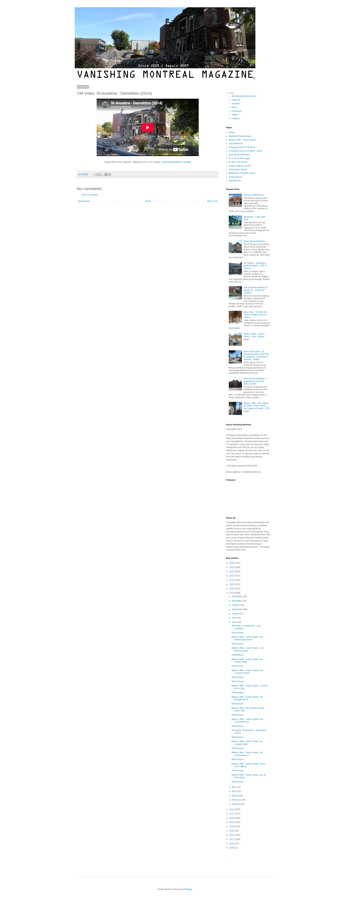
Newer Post (83, 201)
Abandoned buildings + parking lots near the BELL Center (255, 381)
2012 (232, 835)
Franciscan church (238, 169)
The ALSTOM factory (254, 195)
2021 (232, 584)
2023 (232, 575)
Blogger (188, 889)
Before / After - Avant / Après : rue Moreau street (248, 649)
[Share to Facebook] (106, 174)
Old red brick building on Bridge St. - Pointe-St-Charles (256, 290)
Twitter (235, 114)
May (234, 787)
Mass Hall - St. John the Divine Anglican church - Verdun (256, 315)
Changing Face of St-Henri (242, 147)
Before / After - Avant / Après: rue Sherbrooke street (247, 638)
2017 (232, 813)
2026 (232, 563)
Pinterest (236, 100)
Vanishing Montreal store (244, 96)
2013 (232, 831)
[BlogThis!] (99, 174)
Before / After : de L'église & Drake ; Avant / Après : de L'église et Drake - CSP (257, 406)
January (236, 804)
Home (148, 201)
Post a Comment (89, 195)
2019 (232, 593)
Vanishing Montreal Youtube (176, 162)
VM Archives (238, 632)
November (237, 601)
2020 (232, 588)
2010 (232, 843)
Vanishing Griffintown (239, 154)
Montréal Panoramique (240, 136)
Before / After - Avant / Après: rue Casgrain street (247, 671)
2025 (232, 567)
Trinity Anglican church (240, 166)
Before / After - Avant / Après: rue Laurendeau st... (247, 720)
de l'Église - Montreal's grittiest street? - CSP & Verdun (255, 266)
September (237, 609)
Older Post (212, 201)
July (234, 618)
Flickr (234, 107)
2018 (232, 809)
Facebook (236, 111)
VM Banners (235, 180)
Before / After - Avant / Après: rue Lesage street (247, 742)
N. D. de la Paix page (239, 158)
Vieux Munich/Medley (254, 241)
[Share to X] (102, 174)
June (234, 622)
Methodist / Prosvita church (242, 173)
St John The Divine (238, 162)
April (234, 791)
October (236, 605)
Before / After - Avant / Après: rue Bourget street (247, 698)
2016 (232, 818)
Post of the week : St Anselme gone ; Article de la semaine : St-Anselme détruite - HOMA (256, 355)
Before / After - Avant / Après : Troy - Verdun (254, 335)
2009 (232, 847)
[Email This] (96, 174)
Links (231, 93)
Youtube (236, 103)
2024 (232, 571)
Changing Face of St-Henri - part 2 (246, 151)
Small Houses (236, 177)
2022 (232, 580)
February (236, 800)
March (235, 795)
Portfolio (236, 118)
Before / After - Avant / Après (242, 140)
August (235, 613)
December (237, 596)
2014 (232, 826)
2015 (232, 822)
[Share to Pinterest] (109, 174)
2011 (232, 839)
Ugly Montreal (236, 143)
